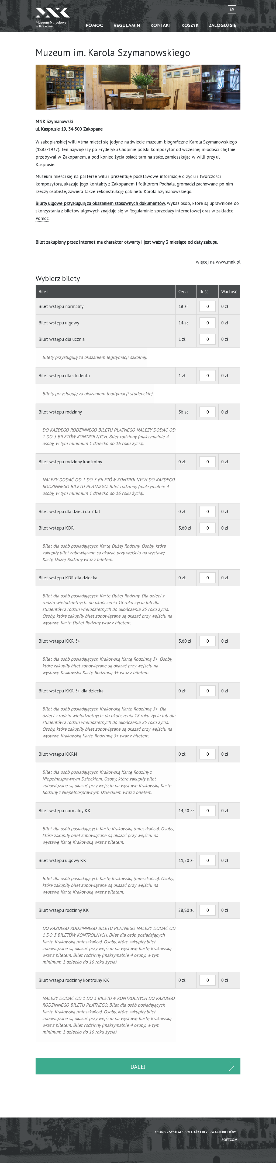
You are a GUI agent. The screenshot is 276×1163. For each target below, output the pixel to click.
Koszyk (190, 25)
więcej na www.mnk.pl (218, 262)
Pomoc (94, 25)
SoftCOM (229, 1140)
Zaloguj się (222, 25)
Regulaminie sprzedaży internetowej (165, 211)
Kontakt (160, 25)
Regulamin (126, 25)
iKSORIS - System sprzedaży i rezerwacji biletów (194, 1132)
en (232, 9)
